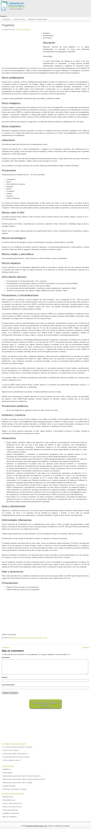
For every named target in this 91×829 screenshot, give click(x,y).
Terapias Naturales (9, 786)
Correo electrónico (8, 685)
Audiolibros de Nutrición (11, 813)
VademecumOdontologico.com (36, 826)
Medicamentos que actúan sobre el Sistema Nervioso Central (29, 637)
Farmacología (7, 773)
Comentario (6, 657)
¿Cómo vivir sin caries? (11, 750)
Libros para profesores (10, 810)
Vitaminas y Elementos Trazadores (15, 789)
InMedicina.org (8, 797)
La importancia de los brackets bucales (16, 757)
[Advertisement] (22, 48)
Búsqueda (7, 19)
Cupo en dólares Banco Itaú (12, 803)
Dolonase (6, 647)
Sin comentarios (25, 29)
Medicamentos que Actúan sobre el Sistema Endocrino (21, 776)
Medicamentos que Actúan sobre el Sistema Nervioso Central (24, 779)
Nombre (5, 677)
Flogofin (85, 647)
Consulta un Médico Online (45, 704)
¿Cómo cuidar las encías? (12, 760)
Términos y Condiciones (37, 19)
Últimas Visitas (19, 19)
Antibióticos (7, 769)
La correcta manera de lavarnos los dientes (17, 747)
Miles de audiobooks (10, 817)
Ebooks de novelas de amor (12, 807)
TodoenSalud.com (9, 800)
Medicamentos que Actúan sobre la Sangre (17, 782)
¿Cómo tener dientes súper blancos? (15, 753)
